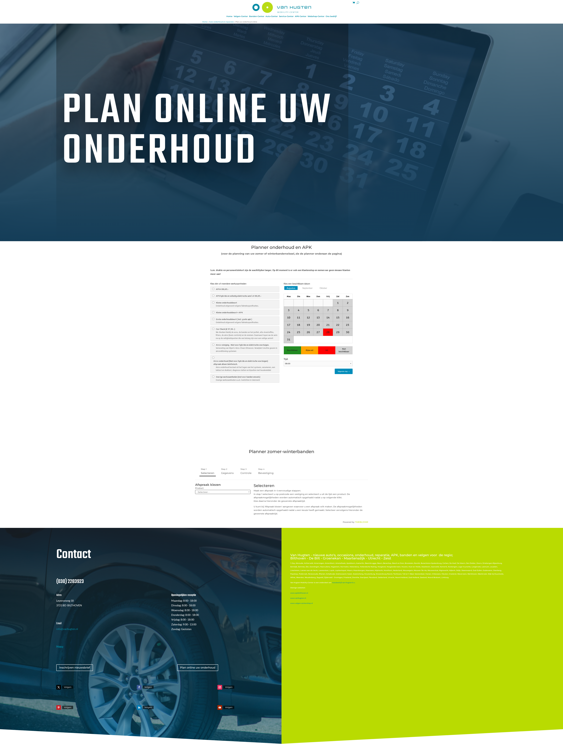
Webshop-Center (316, 16)
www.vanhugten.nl (298, 598)
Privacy (59, 647)
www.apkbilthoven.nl (299, 593)
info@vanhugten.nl (67, 629)
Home (229, 16)
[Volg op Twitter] (58, 687)
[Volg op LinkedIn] (139, 707)
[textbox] (222, 492)
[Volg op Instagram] (219, 687)
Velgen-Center (241, 16)
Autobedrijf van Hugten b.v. (343, 583)
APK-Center (300, 16)
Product (199, 488)
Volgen (67, 687)
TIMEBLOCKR (361, 522)
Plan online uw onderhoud (197, 667)
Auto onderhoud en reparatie (221, 22)
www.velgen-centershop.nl (301, 603)
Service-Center (286, 16)
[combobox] (223, 492)
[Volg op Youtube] (219, 707)
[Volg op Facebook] (139, 687)
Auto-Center (272, 16)
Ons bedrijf (331, 16)
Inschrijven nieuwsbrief (74, 667)
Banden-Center (256, 16)
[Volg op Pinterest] (58, 707)
